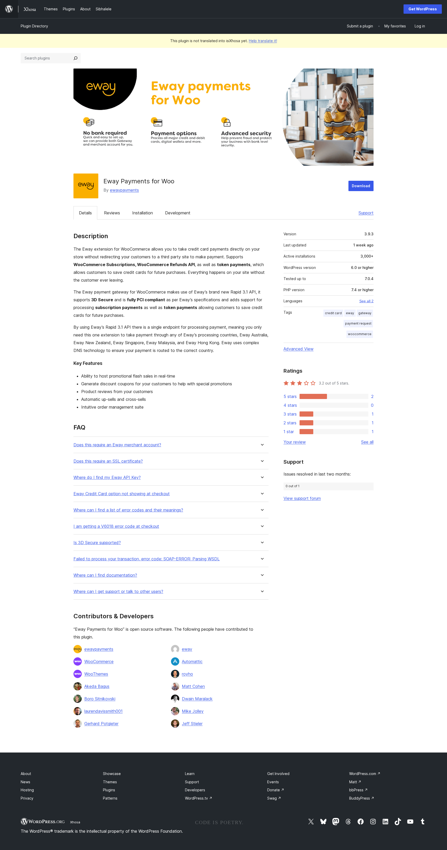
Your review (295, 442)
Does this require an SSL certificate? (108, 461)
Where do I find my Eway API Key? (107, 477)
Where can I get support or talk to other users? (118, 591)
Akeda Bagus (96, 686)
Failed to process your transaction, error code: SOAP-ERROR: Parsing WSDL (146, 558)
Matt (355, 782)
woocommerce (359, 334)
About (26, 773)
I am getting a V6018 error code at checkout (116, 526)
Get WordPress (422, 9)
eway (187, 649)
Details (85, 212)
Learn (190, 773)
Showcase (112, 773)
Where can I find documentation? (105, 575)
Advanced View (299, 348)
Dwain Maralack (197, 698)
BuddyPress (361, 798)
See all (367, 442)
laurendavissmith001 (103, 711)
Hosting (27, 790)
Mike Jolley (193, 711)
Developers (195, 790)
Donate (275, 790)
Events (273, 782)
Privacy (27, 798)
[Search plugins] (75, 58)
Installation (142, 212)
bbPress (358, 790)
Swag (274, 798)
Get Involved (278, 773)
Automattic (192, 661)
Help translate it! (263, 41)
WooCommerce (99, 661)
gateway (364, 313)
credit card (333, 313)
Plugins (109, 790)
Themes (110, 782)
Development (177, 212)
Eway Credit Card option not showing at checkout (121, 493)
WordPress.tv (198, 798)
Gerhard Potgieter (101, 723)
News (25, 782)
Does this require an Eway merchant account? (117, 444)
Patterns (110, 798)
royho (187, 673)
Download (361, 186)
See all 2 (366, 301)
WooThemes (96, 673)
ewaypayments (124, 190)
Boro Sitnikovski (99, 698)
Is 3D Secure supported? (97, 542)
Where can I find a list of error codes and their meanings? (128, 510)
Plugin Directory (34, 26)
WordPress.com (365, 773)
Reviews (112, 212)
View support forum (302, 498)
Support (366, 212)
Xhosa (75, 822)
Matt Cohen (193, 686)
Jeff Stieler (192, 723)
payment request (358, 323)
